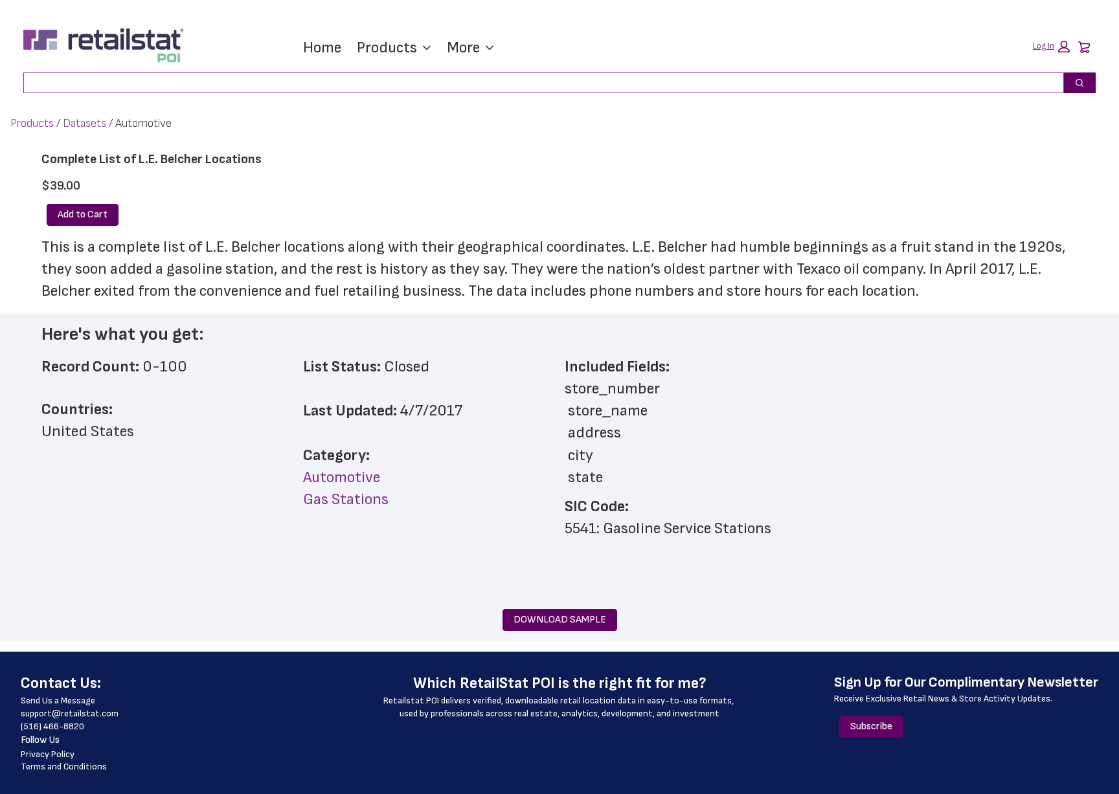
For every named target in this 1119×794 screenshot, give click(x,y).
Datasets (84, 123)
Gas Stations (346, 499)
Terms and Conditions (64, 766)
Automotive (341, 477)
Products (387, 47)
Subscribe (871, 726)
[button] (1051, 46)
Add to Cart (82, 214)
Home (322, 47)
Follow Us (40, 740)
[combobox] (538, 83)
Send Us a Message (58, 700)
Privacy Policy (47, 754)
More (463, 47)
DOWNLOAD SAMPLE (560, 619)
